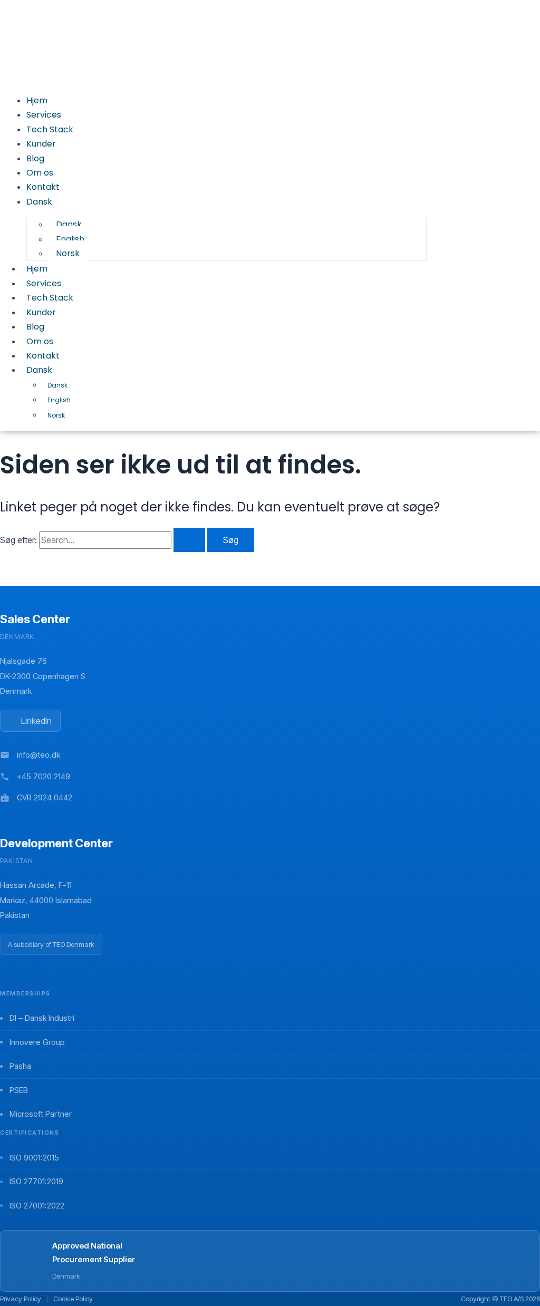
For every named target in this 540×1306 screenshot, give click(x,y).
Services (43, 283)
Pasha (20, 1066)
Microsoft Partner (40, 1114)
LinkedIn (36, 720)
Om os (39, 341)
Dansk (39, 370)
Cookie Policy (73, 1298)
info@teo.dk (38, 755)
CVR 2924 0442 (44, 797)
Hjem (36, 269)
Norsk (56, 415)
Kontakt (43, 356)
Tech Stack (49, 298)
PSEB (18, 1090)
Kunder (41, 312)
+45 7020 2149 (43, 776)
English (59, 399)
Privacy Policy (20, 1298)
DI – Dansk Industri (41, 1018)
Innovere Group (37, 1042)
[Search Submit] (189, 540)
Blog (35, 327)
